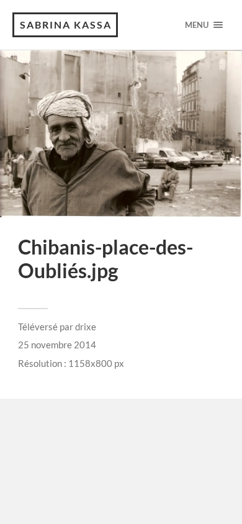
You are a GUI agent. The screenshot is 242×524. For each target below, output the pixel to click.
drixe (85, 326)
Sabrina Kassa (66, 24)
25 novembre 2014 (57, 344)
